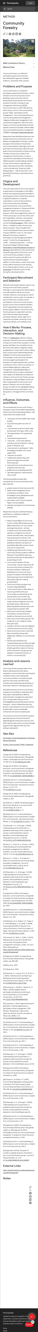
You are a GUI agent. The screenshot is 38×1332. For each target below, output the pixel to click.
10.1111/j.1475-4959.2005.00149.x (18, 840)
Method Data (9, 67)
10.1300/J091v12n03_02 (14, 868)
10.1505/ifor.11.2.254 (16, 933)
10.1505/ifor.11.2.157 (13, 790)
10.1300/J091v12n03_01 (24, 854)
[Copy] (4, 34)
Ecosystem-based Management (22, 132)
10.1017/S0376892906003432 (17, 999)
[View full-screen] (33, 41)
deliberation (15, 338)
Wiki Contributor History (14, 63)
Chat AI (29, 1324)
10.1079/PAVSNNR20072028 (16, 1018)
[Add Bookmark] (7, 34)
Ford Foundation (17, 223)
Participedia (12, 3)
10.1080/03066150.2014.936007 (17, 1160)
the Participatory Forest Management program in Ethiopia (19, 247)
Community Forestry (11, 52)
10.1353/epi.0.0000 (12, 810)
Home (5, 1328)
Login (30, 3)
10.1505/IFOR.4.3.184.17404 (16, 983)
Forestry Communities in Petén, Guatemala (18, 744)
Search (5, 1331)
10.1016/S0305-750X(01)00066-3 (22, 776)
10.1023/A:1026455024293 (22, 1089)
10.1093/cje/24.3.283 (22, 762)
